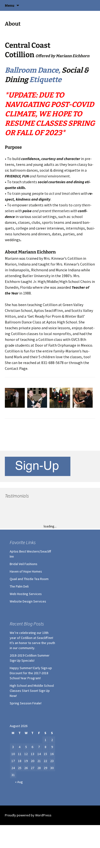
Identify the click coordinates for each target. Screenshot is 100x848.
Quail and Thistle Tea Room (29, 632)
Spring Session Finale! (26, 756)
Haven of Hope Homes (26, 625)
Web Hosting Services (26, 647)
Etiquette (45, 79)
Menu (9, 5)
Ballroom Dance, (33, 70)
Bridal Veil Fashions (23, 617)
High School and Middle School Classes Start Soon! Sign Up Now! (32, 744)
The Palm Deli (19, 640)
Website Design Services (28, 654)
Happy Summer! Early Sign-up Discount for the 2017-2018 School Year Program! (31, 726)
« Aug (19, 835)
